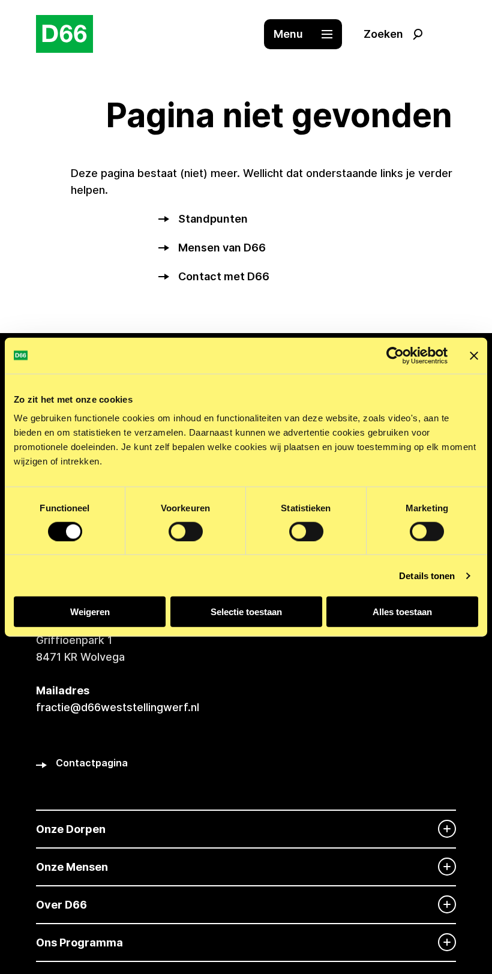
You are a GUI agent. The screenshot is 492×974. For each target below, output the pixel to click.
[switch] (186, 531)
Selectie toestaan (246, 612)
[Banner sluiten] (474, 355)
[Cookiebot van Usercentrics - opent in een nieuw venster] (395, 355)
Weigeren (90, 612)
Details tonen (427, 575)
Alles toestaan (402, 612)
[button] (309, 34)
